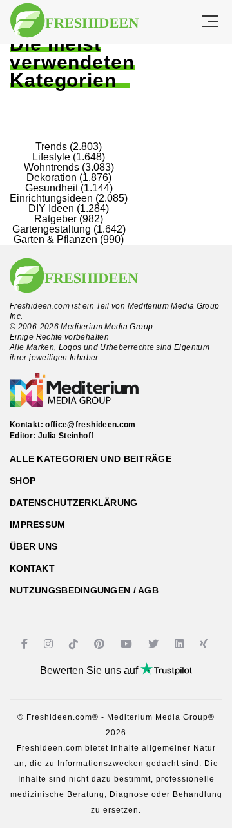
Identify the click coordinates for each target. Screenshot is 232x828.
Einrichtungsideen (51, 198)
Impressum (38, 524)
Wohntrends (51, 167)
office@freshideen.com (90, 424)
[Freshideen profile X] (155, 644)
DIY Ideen (51, 208)
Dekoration (51, 177)
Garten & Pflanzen (55, 239)
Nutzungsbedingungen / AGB (84, 590)
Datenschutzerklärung (74, 502)
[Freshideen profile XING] (205, 644)
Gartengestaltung (51, 229)
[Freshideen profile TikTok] (75, 644)
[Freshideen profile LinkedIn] (181, 644)
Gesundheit (51, 187)
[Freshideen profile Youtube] (128, 644)
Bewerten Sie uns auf (90, 670)
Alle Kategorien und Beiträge (90, 459)
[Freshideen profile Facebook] (26, 644)
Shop (22, 481)
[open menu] (210, 22)
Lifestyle (51, 156)
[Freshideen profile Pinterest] (101, 644)
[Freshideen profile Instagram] (50, 644)
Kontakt (32, 568)
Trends (51, 146)
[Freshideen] (74, 21)
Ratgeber (55, 218)
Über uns (33, 546)
